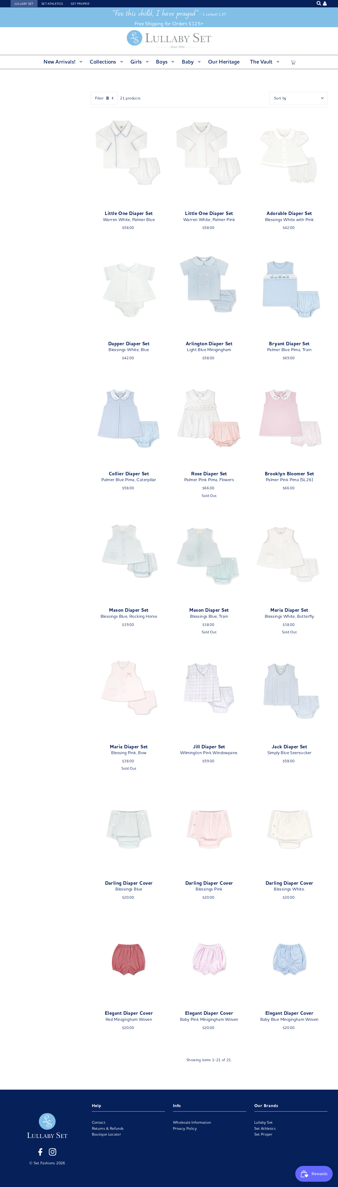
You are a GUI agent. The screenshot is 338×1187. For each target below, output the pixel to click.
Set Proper (80, 4)
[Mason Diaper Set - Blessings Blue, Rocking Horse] (129, 557)
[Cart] (293, 61)
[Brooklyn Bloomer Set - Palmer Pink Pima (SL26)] (289, 420)
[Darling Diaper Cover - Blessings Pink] (209, 829)
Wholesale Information (192, 1122)
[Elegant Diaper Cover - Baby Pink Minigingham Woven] (209, 960)
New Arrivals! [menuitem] (60, 61)
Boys (161, 61)
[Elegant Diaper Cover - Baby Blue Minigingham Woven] (289, 960)
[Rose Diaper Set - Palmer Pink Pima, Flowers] (209, 420)
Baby (188, 61)
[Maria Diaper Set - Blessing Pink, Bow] (129, 693)
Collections (103, 61)
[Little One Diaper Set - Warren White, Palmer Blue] (129, 160)
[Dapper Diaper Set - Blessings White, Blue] (129, 290)
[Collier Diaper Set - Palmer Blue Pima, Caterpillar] (129, 420)
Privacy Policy (185, 1128)
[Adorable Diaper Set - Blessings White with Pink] (289, 160)
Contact (98, 1122)
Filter (99, 98)
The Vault (261, 61)
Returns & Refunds (108, 1128)
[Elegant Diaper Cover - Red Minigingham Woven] (129, 960)
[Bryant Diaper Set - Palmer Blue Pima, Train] (289, 290)
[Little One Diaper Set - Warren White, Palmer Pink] (209, 160)
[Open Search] (319, 3)
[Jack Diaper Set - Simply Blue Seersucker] (289, 693)
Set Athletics (52, 4)
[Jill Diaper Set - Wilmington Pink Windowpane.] (209, 693)
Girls (136, 61)
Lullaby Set (24, 4)
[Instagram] (52, 1152)
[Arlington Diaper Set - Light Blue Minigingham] (209, 290)
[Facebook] (40, 1152)
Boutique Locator (106, 1134)
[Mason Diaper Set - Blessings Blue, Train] (209, 557)
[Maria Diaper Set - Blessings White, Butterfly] (289, 557)
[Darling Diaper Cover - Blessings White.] (289, 829)
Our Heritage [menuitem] (224, 61)
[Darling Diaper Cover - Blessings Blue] (129, 829)
